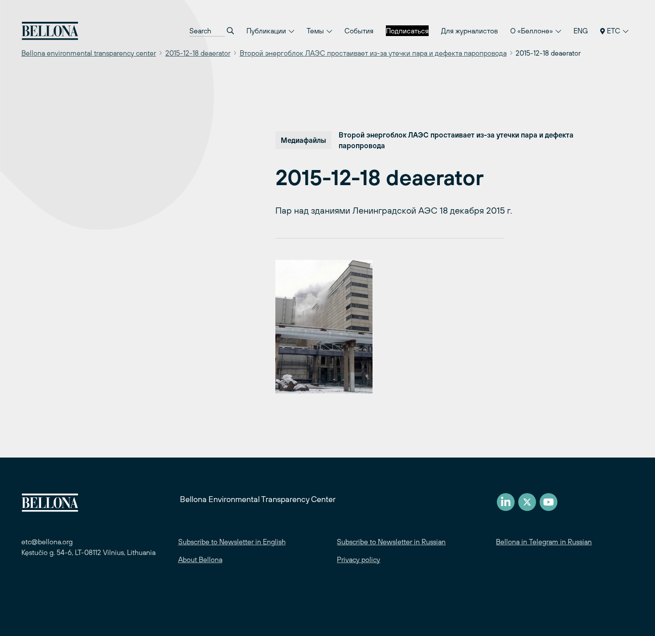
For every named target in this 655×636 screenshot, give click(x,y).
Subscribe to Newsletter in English (232, 542)
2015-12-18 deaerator (197, 53)
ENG (580, 31)
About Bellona (200, 559)
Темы (316, 31)
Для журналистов (469, 31)
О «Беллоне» (532, 31)
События (358, 31)
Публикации (267, 31)
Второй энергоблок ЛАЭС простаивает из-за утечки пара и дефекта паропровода (373, 53)
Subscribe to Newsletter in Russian (391, 542)
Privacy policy (358, 559)
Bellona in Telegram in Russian (544, 542)
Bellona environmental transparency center (88, 53)
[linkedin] (506, 502)
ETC (613, 31)
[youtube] (548, 502)
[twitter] (527, 502)
